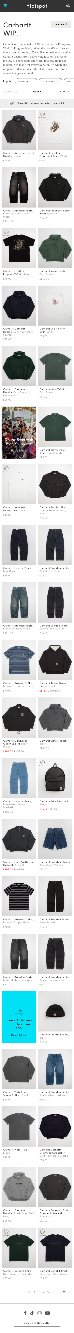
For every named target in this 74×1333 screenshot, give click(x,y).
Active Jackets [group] (26, 81)
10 (47, 1292)
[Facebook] (25, 1313)
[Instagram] (39, 1313)
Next (63, 1292)
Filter (37, 91)
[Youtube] (47, 1313)
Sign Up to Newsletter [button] (37, 1322)
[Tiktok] (32, 1313)
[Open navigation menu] (5, 6)
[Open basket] (68, 6)
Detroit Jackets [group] (50, 81)
